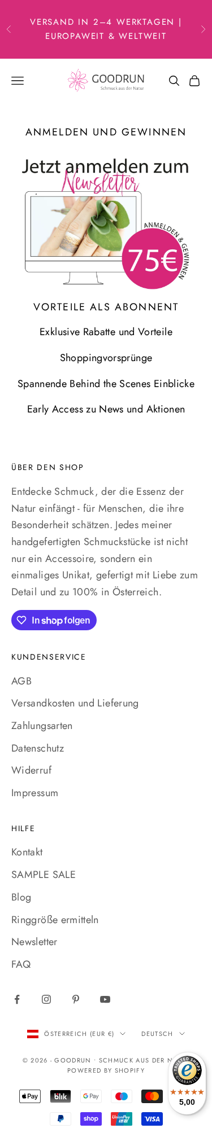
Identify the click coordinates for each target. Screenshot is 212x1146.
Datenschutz (37, 748)
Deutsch (157, 1033)
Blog (21, 897)
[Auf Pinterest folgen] (75, 999)
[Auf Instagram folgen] (46, 999)
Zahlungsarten (42, 725)
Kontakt (27, 852)
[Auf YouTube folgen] (105, 999)
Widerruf (31, 770)
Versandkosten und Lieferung (75, 703)
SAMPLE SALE (43, 874)
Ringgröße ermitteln (55, 919)
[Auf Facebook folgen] (17, 999)
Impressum (34, 792)
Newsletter (34, 941)
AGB (21, 681)
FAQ (21, 964)
